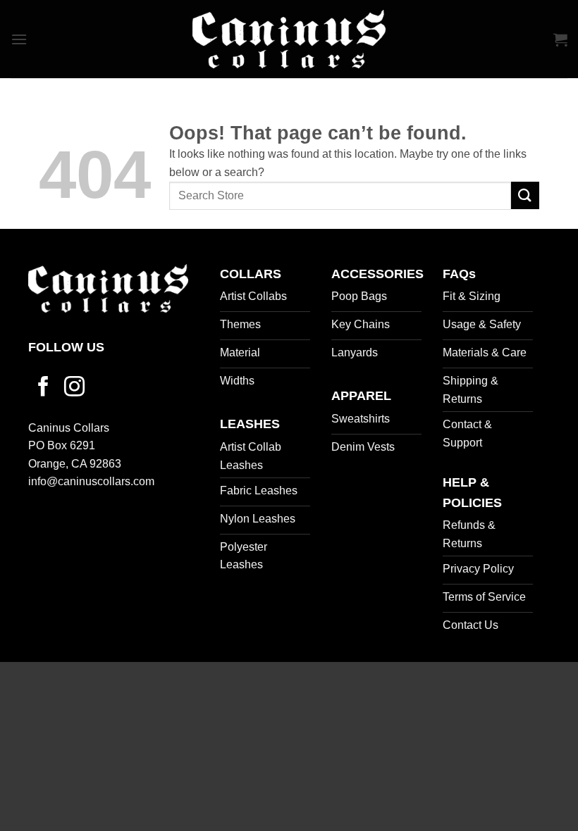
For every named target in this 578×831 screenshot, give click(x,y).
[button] (19, 39)
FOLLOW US (66, 347)
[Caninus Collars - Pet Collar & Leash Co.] (289, 39)
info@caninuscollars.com (91, 481)
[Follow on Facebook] (43, 388)
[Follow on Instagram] (74, 388)
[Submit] (525, 195)
